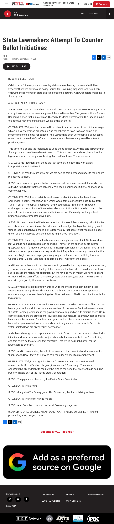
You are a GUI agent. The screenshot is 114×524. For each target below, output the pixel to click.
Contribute (69, 495)
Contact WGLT (48, 495)
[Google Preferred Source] (57, 462)
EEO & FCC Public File (51, 501)
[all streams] (110, 13)
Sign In (88, 4)
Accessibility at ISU (96, 495)
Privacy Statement (73, 501)
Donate (102, 4)
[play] (7, 14)
